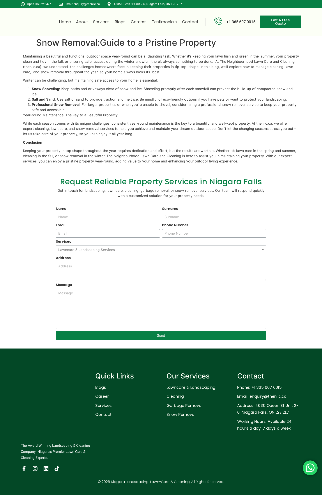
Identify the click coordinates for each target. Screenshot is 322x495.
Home (65, 21)
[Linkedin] (46, 468)
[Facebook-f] (24, 468)
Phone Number (175, 225)
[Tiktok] (57, 468)
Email (60, 225)
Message (64, 285)
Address (63, 258)
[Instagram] (35, 468)
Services (101, 21)
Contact (190, 21)
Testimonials (164, 21)
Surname (170, 209)
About (82, 21)
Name (61, 209)
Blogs (120, 21)
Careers (139, 21)
